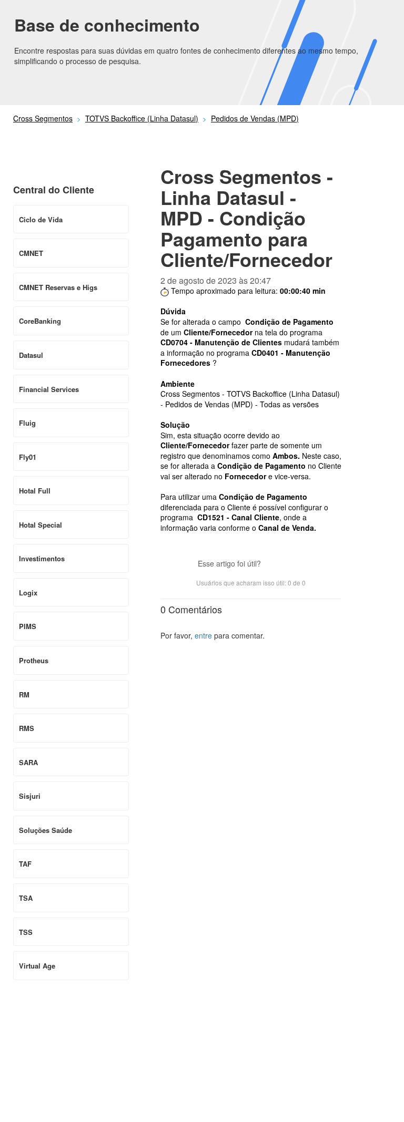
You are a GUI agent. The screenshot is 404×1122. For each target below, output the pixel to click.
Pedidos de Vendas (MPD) (255, 118)
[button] (274, 564)
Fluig (27, 423)
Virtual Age (37, 966)
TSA (26, 898)
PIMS (27, 626)
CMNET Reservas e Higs (58, 287)
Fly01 (27, 457)
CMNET (31, 253)
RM (24, 694)
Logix (28, 593)
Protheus (33, 660)
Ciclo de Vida (41, 219)
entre (203, 635)
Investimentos (42, 558)
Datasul (31, 355)
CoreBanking (40, 321)
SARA (28, 762)
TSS (26, 932)
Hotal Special (40, 525)
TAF (25, 864)
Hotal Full (34, 491)
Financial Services (49, 389)
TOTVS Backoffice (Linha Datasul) (141, 118)
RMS (26, 728)
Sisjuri (30, 796)
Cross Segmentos (43, 118)
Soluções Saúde (45, 830)
